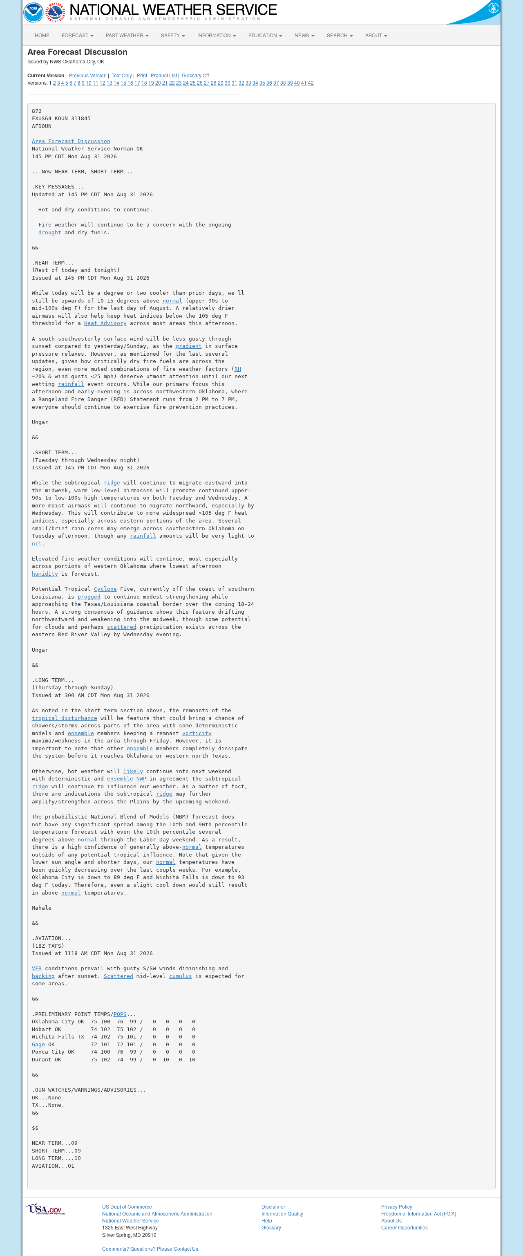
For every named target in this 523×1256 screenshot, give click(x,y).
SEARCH (338, 34)
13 (109, 82)
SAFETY (171, 34)
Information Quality (282, 1213)
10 (89, 82)
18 (144, 82)
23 (179, 82)
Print (142, 75)
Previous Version (88, 75)
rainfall (71, 384)
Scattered (118, 976)
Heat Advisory (105, 323)
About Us (391, 1220)
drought (49, 232)
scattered (121, 627)
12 (102, 82)
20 (158, 82)
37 (276, 82)
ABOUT (374, 34)
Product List (164, 75)
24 (186, 82)
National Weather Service (130, 1220)
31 (234, 82)
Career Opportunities (404, 1227)
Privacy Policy (396, 1206)
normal (172, 301)
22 (172, 82)
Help (267, 1220)
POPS (120, 1014)
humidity (45, 574)
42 (311, 82)
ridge (112, 483)
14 (116, 82)
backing (43, 976)
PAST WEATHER (125, 34)
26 (200, 82)
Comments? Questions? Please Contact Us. (150, 1248)
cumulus (180, 976)
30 (227, 82)
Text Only (122, 75)
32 (241, 82)
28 (214, 82)
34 (255, 82)
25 (193, 82)
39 (290, 82)
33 (248, 82)
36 (269, 82)
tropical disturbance (64, 718)
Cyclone (105, 589)
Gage (38, 1044)
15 (123, 82)
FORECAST (75, 34)
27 (207, 82)
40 (297, 82)
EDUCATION (263, 34)
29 (221, 82)
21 (165, 82)
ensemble (81, 733)
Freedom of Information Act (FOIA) (418, 1213)
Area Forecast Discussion (71, 141)
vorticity (197, 733)
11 (95, 82)
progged (89, 597)
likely (133, 771)
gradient (189, 346)
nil (37, 544)
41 (304, 82)
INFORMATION (214, 34)
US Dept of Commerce (127, 1206)
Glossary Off (195, 75)
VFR (37, 968)
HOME (42, 34)
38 (283, 82)
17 (137, 82)
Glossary (271, 1227)
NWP (141, 779)
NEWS (303, 34)
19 (151, 82)
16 (130, 82)
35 (262, 82)
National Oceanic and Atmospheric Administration (157, 1213)
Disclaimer (273, 1206)
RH (238, 369)
